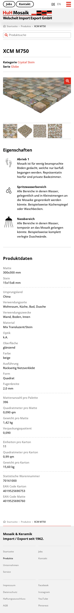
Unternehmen (11, 565)
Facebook (43, 585)
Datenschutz (10, 592)
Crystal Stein (26, 62)
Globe (15, 66)
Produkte (8, 558)
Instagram (44, 592)
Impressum (9, 585)
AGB (5, 605)
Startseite (8, 551)
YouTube (43, 598)
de (53, 4)
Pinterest (43, 605)
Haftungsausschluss (14, 598)
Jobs (9, 4)
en (59, 4)
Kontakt (25, 4)
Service (7, 571)
